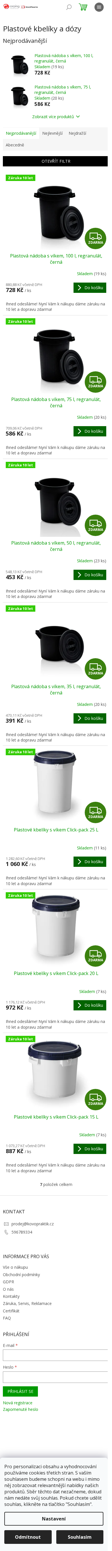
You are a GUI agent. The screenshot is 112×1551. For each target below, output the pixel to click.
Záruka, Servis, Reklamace (27, 1303)
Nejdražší (77, 133)
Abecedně (15, 145)
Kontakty (11, 1296)
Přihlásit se (20, 1391)
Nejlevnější (52, 133)
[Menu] (99, 7)
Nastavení (54, 1519)
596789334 (21, 1232)
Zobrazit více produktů (53, 116)
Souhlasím (80, 1537)
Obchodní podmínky (21, 1274)
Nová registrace (17, 1402)
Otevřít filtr (56, 161)
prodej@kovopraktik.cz (32, 1223)
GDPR (8, 1281)
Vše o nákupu (15, 1267)
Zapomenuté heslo (20, 1409)
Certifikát (11, 1311)
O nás (8, 1289)
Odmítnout (28, 1537)
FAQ (7, 1318)
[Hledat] (69, 7)
